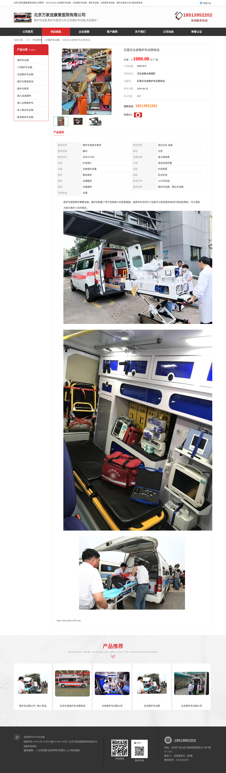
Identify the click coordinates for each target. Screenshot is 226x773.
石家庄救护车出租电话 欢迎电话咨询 (179, 706)
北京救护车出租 (99, 706)
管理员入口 (64, 750)
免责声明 (52, 750)
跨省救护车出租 (25, 117)
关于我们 (140, 31)
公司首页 (28, 31)
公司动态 (168, 31)
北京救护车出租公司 (138, 706)
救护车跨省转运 (25, 81)
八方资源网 (41, 750)
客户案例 (112, 31)
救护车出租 (23, 60)
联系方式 (28, 40)
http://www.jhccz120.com (69, 620)
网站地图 (75, 750)
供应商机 (56, 31)
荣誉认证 (196, 31)
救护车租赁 (23, 88)
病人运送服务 (24, 96)
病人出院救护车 (25, 103)
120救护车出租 (52, 40)
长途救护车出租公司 (59, 706)
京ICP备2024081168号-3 (57, 741)
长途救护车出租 (25, 74)
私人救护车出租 (25, 110)
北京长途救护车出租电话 (19, 706)
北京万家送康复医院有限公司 (83, 741)
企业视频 (84, 31)
